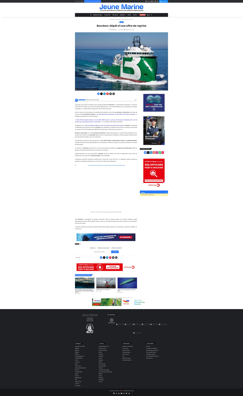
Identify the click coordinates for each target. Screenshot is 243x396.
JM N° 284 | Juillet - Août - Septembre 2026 (92, 1)
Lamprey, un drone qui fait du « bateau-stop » (127, 290)
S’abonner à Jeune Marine (127, 346)
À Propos (148, 346)
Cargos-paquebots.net (79, 356)
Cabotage (101, 354)
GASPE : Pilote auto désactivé (103, 289)
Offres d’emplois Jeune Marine (152, 350)
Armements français (103, 350)
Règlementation (78, 377)
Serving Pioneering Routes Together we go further (121, 297)
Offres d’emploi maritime (151, 352)
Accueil (112, 19)
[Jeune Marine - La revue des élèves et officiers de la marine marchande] (121, 7)
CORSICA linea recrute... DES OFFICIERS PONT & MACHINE (106, 262)
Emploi (135, 14)
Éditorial (100, 362)
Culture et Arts (78, 365)
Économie (77, 369)
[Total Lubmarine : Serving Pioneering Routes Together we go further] (121, 302)
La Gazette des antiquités (104, 369)
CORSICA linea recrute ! (154, 157)
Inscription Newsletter (126, 360)
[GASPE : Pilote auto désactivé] (106, 283)
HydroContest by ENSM (80, 346)
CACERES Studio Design (129, 390)
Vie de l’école (77, 385)
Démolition (101, 360)
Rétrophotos (101, 379)
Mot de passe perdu (126, 352)
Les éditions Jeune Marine (151, 348)
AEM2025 (77, 348)
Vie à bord (77, 383)
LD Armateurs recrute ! (154, 93)
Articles (100, 352)
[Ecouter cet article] (76, 100)
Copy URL (115, 251)
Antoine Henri (113, 29)
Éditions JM (115, 14)
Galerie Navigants (78, 371)
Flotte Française (102, 364)
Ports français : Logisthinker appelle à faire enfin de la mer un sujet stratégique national (84, 291)
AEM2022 (77, 354)
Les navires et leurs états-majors (105, 371)
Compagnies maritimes (150, 354)
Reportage (101, 377)
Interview (77, 375)
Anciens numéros (102, 348)
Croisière (100, 358)
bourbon (93, 248)
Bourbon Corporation (104, 248)
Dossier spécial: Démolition (80, 367)
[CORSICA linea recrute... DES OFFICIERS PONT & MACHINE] (106, 267)
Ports (76, 379)
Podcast (100, 375)
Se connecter (125, 348)
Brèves (116, 19)
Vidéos (129, 14)
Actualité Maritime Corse (104, 346)
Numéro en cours (97, 14)
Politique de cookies (126, 358)
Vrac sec (100, 381)
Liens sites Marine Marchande (152, 356)
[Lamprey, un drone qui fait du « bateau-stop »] (127, 283)
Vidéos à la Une (78, 381)
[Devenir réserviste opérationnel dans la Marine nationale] (106, 237)
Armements (77, 362)
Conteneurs (101, 356)
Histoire (76, 373)
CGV (123, 356)
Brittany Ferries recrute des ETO (154, 115)
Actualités (107, 14)
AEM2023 (77, 352)
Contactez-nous (125, 354)
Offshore (100, 373)
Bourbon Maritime (117, 248)
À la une (76, 360)
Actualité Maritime (78, 358)
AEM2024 (77, 350)
